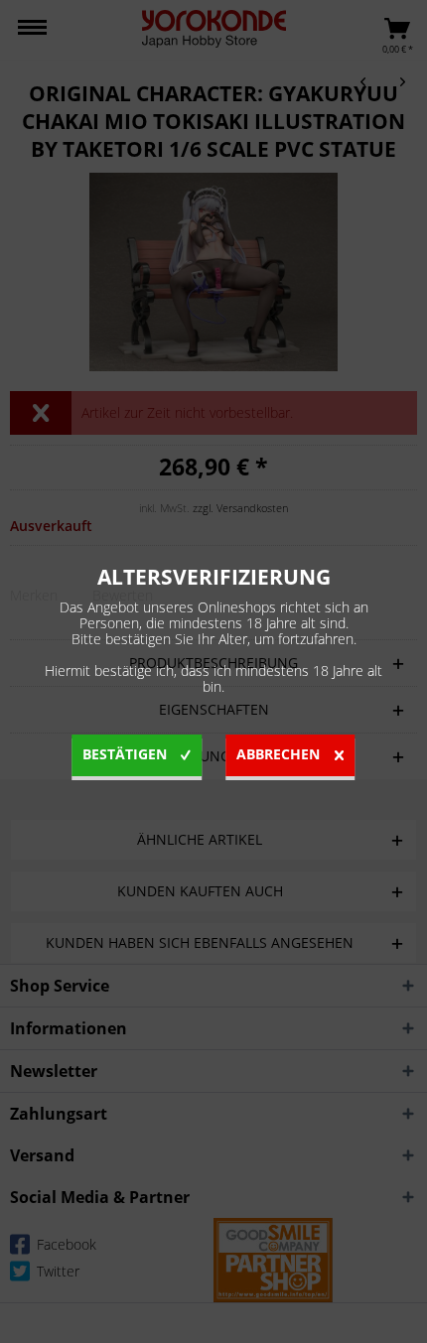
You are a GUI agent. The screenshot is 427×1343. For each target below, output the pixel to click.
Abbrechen (278, 753)
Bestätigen (124, 753)
